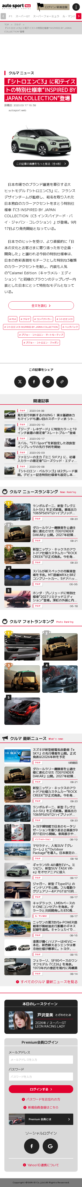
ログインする (39, 1089)
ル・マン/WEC (71, 16)
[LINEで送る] (48, 382)
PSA (14, 319)
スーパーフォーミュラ (46, 16)
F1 (10, 16)
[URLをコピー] (62, 382)
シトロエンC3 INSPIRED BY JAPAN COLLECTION (32, 326)
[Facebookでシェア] (34, 382)
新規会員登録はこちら (43, 1107)
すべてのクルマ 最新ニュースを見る (49, 982)
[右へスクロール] (78, 16)
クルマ (26, 319)
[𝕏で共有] (20, 382)
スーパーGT (23, 16)
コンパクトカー (44, 319)
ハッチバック (71, 326)
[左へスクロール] (3, 16)
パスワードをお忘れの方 (43, 1099)
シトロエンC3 (66, 319)
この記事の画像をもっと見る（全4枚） (39, 163)
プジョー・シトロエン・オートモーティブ (42, 334)
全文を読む (39, 305)
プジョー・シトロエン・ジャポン (42, 342)
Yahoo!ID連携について (43, 1165)
